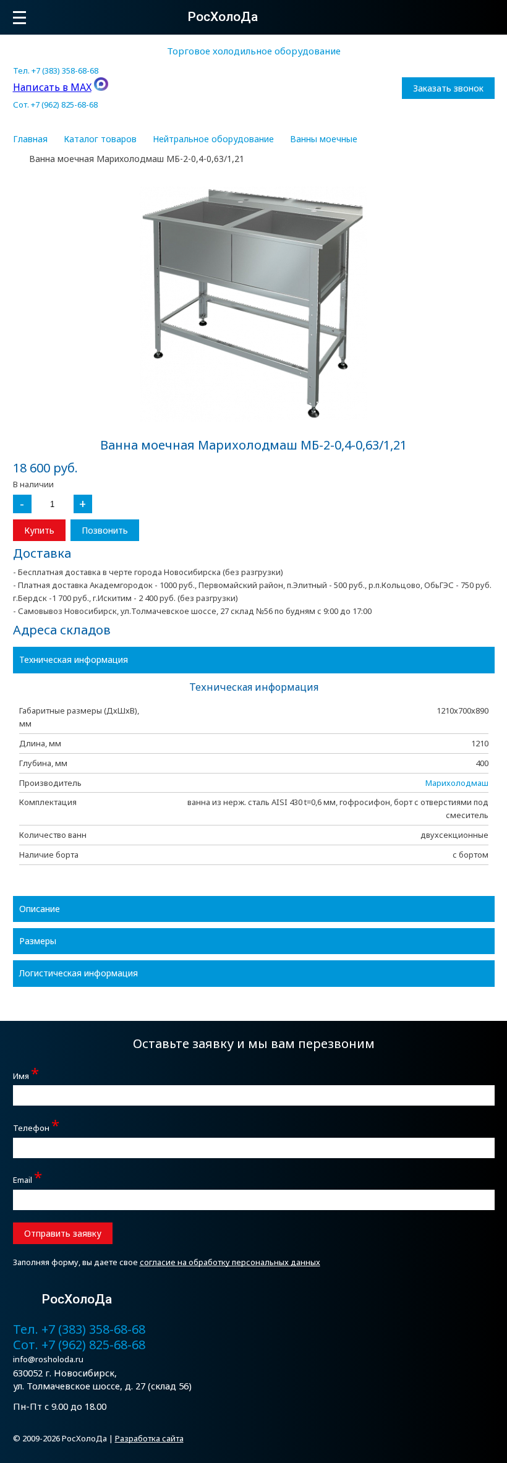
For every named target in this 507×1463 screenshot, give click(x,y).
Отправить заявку (62, 1233)
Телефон (36, 1126)
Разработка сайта (149, 1438)
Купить (39, 530)
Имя (26, 1074)
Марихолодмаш (456, 782)
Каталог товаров (100, 139)
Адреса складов (62, 629)
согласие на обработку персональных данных (230, 1262)
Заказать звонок (448, 88)
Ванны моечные (323, 139)
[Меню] (19, 17)
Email (27, 1178)
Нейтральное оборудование (213, 139)
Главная (30, 139)
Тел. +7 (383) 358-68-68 (55, 70)
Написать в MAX (52, 87)
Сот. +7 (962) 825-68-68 (55, 104)
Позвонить (105, 530)
